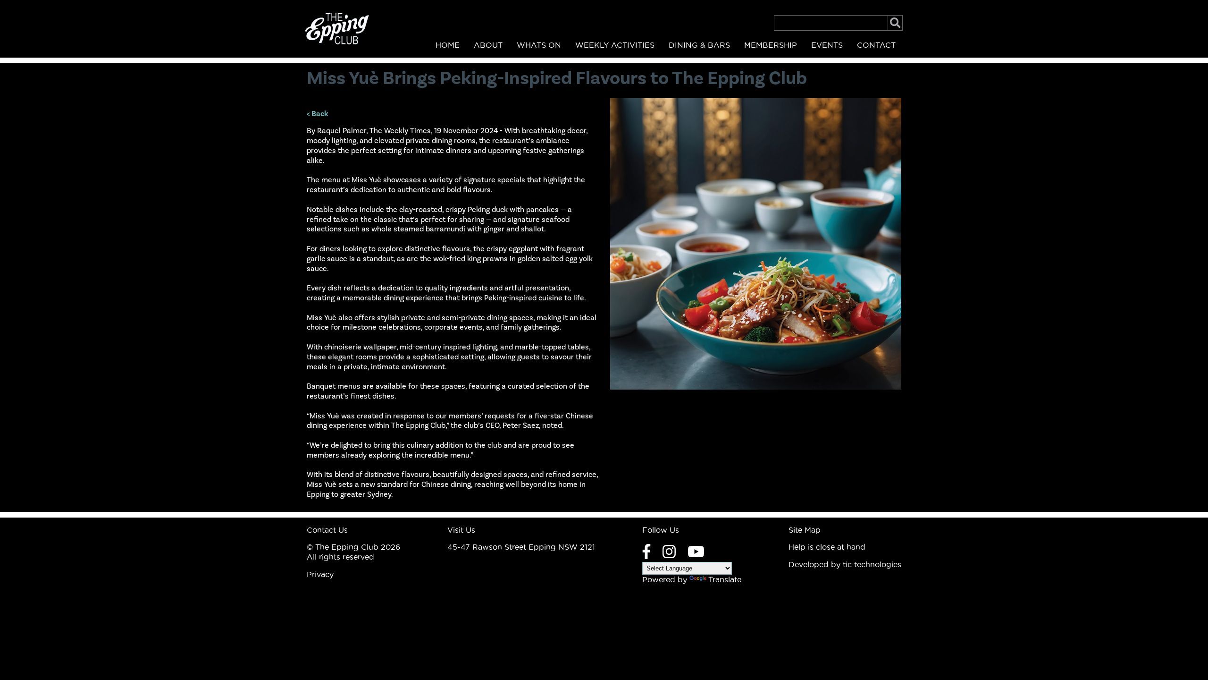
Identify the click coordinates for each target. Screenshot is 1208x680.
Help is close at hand (827, 547)
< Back (317, 114)
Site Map (805, 530)
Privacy (320, 574)
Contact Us (327, 530)
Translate (724, 579)
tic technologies (872, 564)
